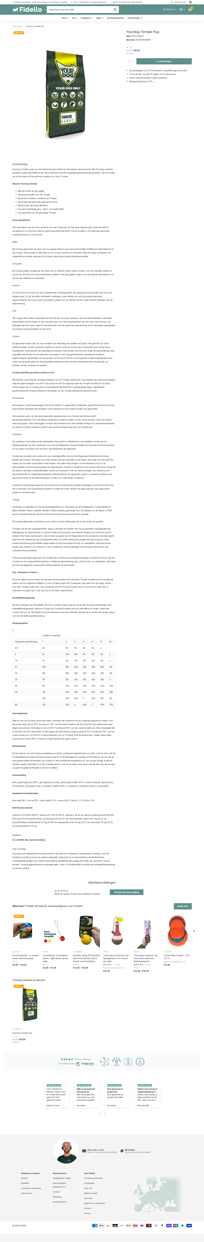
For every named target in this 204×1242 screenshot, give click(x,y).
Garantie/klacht (59, 1202)
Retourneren (26, 1193)
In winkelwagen (164, 61)
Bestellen (25, 1183)
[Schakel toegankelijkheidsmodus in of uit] (190, 2)
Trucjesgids (89, 1183)
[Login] (182, 9)
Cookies (87, 1208)
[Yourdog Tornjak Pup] (29, 1004)
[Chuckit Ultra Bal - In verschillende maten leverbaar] (26, 930)
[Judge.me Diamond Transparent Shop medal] (104, 1061)
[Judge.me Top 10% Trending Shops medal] (140, 1061)
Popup (131, 47)
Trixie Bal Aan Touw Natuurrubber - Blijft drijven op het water (55, 958)
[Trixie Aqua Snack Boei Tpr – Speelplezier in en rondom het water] (117, 930)
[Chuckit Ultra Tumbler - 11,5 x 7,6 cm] (178, 930)
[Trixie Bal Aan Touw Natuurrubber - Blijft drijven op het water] (57, 930)
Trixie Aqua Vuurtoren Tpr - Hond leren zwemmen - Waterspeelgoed (146, 958)
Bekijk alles (183, 906)
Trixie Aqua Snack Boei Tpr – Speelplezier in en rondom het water (116, 958)
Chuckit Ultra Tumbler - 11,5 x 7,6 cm (177, 957)
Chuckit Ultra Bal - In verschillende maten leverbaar (25, 957)
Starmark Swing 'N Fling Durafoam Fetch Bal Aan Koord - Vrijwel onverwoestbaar (87, 958)
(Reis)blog (57, 1197)
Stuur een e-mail (95, 1150)
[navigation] (194, 930)
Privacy (87, 1213)
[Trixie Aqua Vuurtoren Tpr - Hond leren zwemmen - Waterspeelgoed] (147, 930)
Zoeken (115, 9)
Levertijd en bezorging (31, 1188)
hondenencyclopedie (93, 1178)
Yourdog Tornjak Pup (22, 1033)
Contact (56, 1192)
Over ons (88, 1188)
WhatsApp (130, 1150)
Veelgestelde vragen (62, 1178)
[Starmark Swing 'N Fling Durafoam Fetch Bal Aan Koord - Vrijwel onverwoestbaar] (87, 930)
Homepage (17, 26)
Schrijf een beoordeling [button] (126, 892)
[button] (134, 59)
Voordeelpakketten (115, 18)
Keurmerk (88, 1198)
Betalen (24, 1178)
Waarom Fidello (91, 1193)
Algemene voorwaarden (94, 1203)
